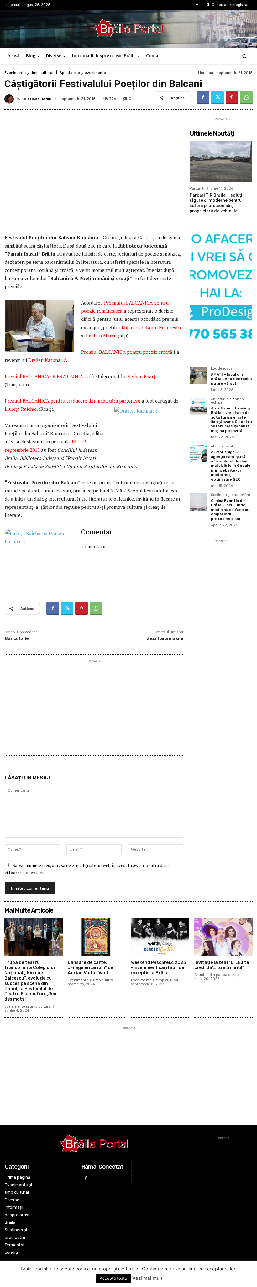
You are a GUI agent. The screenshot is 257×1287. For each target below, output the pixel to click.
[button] (245, 56)
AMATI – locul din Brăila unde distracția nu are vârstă (231, 379)
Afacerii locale (223, 446)
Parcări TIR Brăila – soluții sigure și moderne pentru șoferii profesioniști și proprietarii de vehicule (217, 203)
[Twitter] (217, 97)
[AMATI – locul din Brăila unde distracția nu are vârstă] (198, 375)
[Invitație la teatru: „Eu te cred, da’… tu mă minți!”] (223, 937)
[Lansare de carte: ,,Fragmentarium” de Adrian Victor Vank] (97, 937)
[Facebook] (197, 5)
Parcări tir (198, 188)
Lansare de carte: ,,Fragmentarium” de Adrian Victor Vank (90, 968)
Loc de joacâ (222, 369)
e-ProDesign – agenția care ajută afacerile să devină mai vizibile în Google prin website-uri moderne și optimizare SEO (230, 465)
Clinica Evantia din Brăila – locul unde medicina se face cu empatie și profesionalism (230, 509)
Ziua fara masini (165, 638)
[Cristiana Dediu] (10, 99)
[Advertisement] (94, 708)
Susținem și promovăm (230, 495)
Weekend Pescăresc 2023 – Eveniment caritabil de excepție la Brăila (158, 968)
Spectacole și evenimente (83, 73)
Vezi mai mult (147, 1278)
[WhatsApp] (246, 97)
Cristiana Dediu (36, 99)
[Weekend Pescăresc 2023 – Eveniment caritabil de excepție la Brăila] (160, 937)
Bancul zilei (17, 638)
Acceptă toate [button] (113, 1278)
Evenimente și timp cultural (28, 73)
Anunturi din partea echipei (227, 400)
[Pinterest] (232, 97)
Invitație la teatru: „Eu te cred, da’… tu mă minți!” (221, 965)
